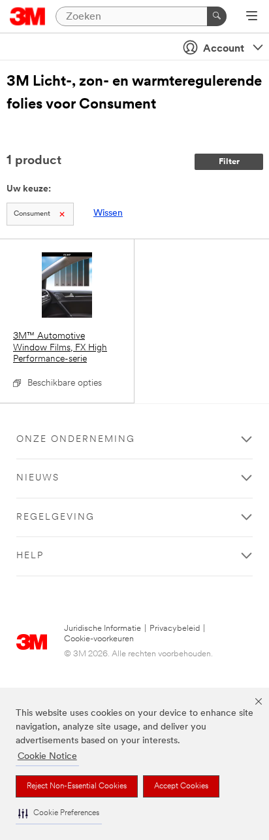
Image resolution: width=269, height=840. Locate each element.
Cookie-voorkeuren (99, 639)
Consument (32, 214)
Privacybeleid (175, 628)
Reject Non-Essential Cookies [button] (77, 786)
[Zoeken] (217, 16)
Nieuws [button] (37, 478)
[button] (59, 813)
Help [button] (30, 556)
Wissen (108, 213)
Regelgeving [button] (55, 517)
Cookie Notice (47, 757)
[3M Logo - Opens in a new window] (28, 16)
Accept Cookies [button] (181, 786)
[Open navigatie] (251, 17)
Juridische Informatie (102, 628)
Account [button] (223, 49)
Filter (229, 162)
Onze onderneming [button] (75, 440)
